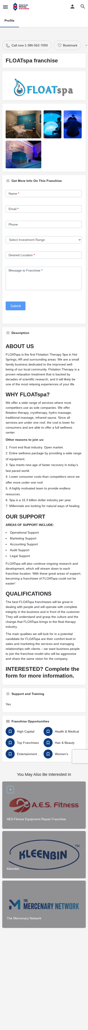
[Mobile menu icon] (5, 6)
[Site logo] (22, 6)
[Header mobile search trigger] (83, 6)
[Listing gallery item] (23, 124)
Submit (15, 306)
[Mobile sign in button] (72, 6)
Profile (9, 20)
